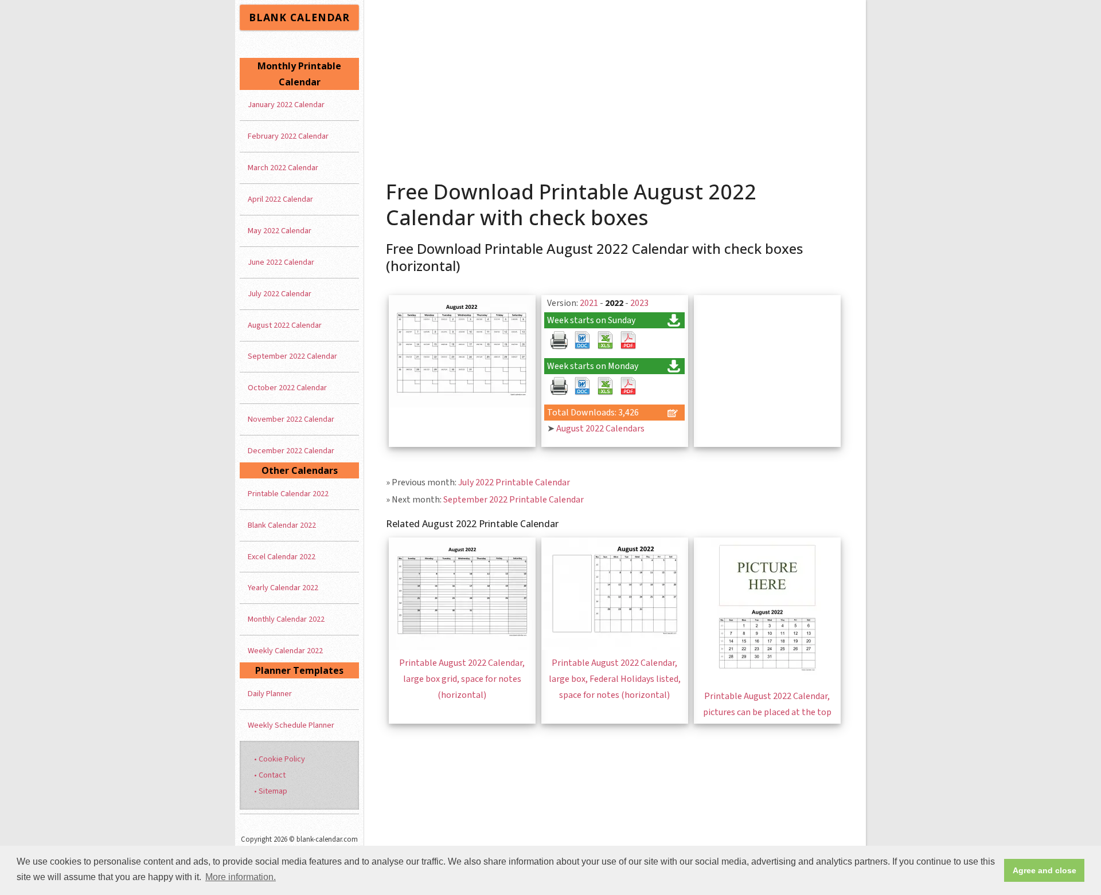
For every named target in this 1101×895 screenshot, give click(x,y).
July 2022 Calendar (279, 294)
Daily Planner (270, 694)
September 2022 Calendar (292, 356)
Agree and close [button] (1044, 870)
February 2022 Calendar (288, 136)
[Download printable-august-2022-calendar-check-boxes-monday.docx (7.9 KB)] (582, 386)
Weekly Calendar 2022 (285, 651)
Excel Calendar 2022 (281, 557)
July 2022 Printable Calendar (514, 482)
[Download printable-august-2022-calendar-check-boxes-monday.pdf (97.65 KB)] (628, 386)
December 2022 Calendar (291, 451)
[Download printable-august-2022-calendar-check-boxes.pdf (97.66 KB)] (628, 340)
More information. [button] (240, 877)
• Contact (270, 775)
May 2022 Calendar (279, 231)
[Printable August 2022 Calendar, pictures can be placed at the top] (767, 680)
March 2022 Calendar (283, 168)
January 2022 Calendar (286, 105)
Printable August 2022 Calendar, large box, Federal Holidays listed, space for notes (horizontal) (615, 679)
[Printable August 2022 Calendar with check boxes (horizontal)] (462, 404)
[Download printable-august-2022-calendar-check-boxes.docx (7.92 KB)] (582, 340)
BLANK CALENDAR (299, 17)
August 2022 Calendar (285, 325)
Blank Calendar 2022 (282, 525)
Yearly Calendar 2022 (283, 588)
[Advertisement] (615, 86)
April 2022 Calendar (280, 199)
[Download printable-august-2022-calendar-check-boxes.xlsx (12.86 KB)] (605, 340)
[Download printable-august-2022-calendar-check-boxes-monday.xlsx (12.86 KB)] (605, 386)
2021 (589, 303)
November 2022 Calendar (291, 419)
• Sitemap (270, 791)
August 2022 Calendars (600, 428)
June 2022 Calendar (281, 262)
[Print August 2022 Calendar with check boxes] (559, 340)
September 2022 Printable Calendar (513, 499)
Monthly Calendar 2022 (286, 619)
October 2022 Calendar (287, 388)
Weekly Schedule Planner (291, 725)
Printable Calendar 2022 (288, 494)
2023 (639, 303)
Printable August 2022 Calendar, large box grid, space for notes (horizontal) (462, 679)
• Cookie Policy (279, 759)
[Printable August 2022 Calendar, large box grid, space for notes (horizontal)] (462, 647)
